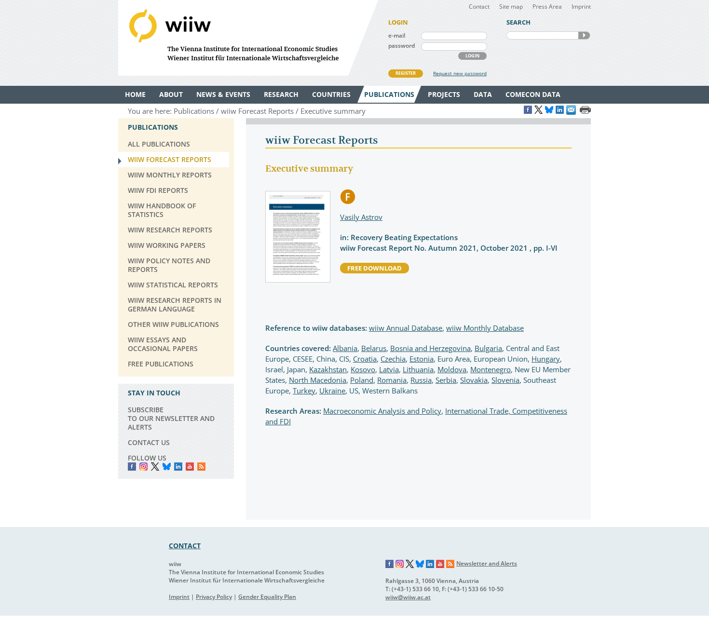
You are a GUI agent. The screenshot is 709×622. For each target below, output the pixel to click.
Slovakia (474, 380)
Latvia (389, 369)
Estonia (421, 359)
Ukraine (332, 390)
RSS (201, 466)
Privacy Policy (214, 597)
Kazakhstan (328, 369)
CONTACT (185, 545)
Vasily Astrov (361, 217)
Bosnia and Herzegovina (430, 348)
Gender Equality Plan (267, 597)
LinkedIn (178, 466)
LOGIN (472, 56)
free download (374, 268)
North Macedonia (317, 380)
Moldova (451, 369)
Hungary (546, 359)
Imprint (581, 6)
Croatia (365, 359)
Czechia (393, 359)
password (401, 45)
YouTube (190, 466)
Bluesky (167, 466)
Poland (361, 380)
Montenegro (490, 369)
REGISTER (405, 73)
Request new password (460, 73)
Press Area (547, 6)
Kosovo (363, 369)
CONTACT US (149, 442)
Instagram (399, 564)
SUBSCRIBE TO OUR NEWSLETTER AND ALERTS (171, 418)
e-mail (396, 35)
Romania (392, 380)
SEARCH (584, 35)
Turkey (304, 390)
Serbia (446, 380)
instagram (143, 466)
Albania (345, 348)
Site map (511, 6)
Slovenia (505, 380)
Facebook (132, 466)
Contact (479, 6)
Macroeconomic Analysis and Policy (382, 411)
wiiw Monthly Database (485, 328)
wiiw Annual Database (405, 328)
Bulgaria (488, 348)
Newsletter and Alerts (486, 563)
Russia (421, 380)
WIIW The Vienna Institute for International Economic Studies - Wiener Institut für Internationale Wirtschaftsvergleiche (248, 38)
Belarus (373, 348)
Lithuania (418, 369)
